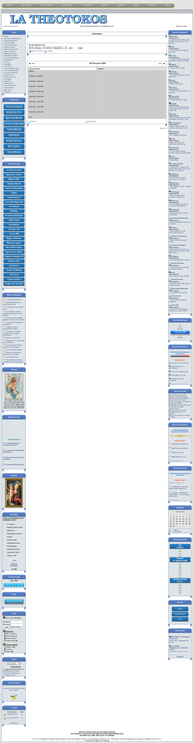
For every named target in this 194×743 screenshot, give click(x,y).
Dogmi (173, 103)
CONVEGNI (92, 121)
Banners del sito (9, 51)
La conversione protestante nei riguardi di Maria (179, 268)
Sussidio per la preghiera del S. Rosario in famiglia (179, 406)
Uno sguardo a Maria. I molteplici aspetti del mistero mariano (12, 313)
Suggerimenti (8, 83)
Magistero (175, 174)
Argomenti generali (10, 40)
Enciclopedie (8, 60)
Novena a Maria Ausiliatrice (180, 398)
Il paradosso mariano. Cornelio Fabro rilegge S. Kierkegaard (12, 333)
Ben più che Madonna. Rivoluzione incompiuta (12, 353)
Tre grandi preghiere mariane (180, 260)
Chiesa (173, 71)
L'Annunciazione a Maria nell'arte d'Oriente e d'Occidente (14, 318)
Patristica (182, 245)
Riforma (180, 263)
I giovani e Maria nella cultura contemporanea (179, 284)
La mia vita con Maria (178, 400)
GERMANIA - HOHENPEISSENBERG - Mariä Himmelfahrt (180, 497)
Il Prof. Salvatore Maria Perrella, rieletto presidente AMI (179, 152)
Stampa (50, 51)
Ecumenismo (176, 123)
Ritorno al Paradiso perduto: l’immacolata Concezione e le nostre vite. (179, 108)
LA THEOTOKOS (12, 718)
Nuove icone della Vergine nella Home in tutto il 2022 (178, 310)
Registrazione (13, 26)
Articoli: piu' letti (9, 47)
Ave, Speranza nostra (178, 395)
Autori (173, 56)
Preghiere (174, 256)
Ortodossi (183, 236)
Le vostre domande (10, 72)
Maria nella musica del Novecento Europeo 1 (177, 232)
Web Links (7, 89)
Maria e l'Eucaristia (176, 84)
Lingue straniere (177, 164)
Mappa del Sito (10, 675)
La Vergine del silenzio (13, 299)
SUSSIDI (121, 5)
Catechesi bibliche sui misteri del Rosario (12, 303)
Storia (178, 296)
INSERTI (105, 5)
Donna (173, 114)
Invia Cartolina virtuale (11, 68)
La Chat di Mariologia (11, 70)
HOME (9, 5)
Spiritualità (183, 288)
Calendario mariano (10, 55)
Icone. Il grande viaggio (14, 349)
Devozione (175, 96)
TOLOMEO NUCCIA (178, 370)
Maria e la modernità (13, 338)
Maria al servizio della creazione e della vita (177, 196)
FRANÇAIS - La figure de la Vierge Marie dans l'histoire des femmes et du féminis (179, 168)
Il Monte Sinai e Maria (177, 68)
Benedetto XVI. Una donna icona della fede (13, 341)
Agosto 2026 (180, 512)
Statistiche (7, 81)
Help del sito (8, 66)
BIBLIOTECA (67, 5)
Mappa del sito (9, 75)
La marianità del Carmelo (178, 292)
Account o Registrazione (12, 38)
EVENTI (33, 121)
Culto (173, 80)
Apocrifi (174, 36)
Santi (173, 272)
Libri (173, 156)
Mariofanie (175, 183)
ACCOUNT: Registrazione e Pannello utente (179, 647)
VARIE (136, 5)
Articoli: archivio (9, 43)
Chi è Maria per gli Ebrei (178, 135)
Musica (174, 227)
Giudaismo (175, 132)
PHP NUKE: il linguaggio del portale (178, 636)
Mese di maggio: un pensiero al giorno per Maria (180, 402)
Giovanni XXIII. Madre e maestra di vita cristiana (12, 346)
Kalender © (164, 128)
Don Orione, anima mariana (179, 276)
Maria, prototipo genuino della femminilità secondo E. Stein (179, 118)
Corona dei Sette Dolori (179, 410)
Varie (177, 305)
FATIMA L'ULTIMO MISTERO (176, 374)
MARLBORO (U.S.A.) (179, 451)
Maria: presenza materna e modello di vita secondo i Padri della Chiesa (179, 250)
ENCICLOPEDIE (47, 5)
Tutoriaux (180, 656)
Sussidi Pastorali (9, 85)
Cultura (174, 87)
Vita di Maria (174, 160)
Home (6, 36)
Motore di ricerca (10, 77)
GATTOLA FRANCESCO (179, 366)
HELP (167, 5)
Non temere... (175, 408)
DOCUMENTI (87, 5)
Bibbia (173, 64)
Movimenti (175, 209)
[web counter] (13, 586)
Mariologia (175, 192)
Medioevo (174, 201)
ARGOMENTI (26, 5)
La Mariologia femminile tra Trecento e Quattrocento (178, 205)
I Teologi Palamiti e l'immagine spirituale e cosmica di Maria (179, 60)
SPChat (14, 723)
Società (180, 279)
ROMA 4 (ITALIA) (177, 447)
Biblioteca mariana (10, 53)
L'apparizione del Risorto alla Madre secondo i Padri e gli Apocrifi (179, 41)
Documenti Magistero (11, 58)
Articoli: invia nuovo (10, 45)
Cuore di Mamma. (12, 357)
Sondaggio (7, 79)
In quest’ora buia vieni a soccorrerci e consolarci (177, 178)
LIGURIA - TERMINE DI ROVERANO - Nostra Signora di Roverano (179, 489)
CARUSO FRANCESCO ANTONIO (178, 379)
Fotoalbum (7, 64)
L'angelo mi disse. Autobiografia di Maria (10, 328)
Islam (173, 139)
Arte (172, 47)
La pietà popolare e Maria (178, 100)
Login (5, 26)
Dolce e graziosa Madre (179, 396)
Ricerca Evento (37, 51)
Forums (6, 62)
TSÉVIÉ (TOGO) (177, 456)
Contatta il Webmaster (12, 673)
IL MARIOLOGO (12, 714)
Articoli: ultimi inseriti (11, 49)
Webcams (7, 92)
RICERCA (151, 5)
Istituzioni (175, 148)
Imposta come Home (12, 671)
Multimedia (184, 218)
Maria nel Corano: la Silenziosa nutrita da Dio (177, 143)
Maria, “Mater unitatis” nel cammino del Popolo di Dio (178, 127)
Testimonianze (9, 87)
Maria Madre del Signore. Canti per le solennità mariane (13, 361)
